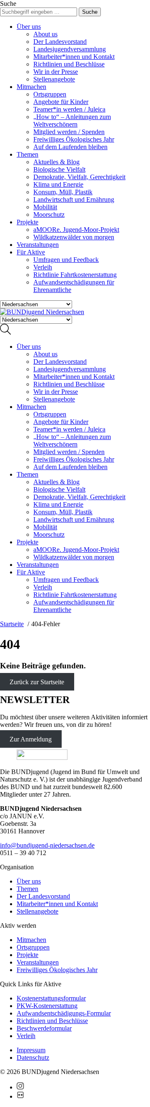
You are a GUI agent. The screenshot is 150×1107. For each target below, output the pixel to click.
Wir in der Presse (55, 71)
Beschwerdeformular (44, 1028)
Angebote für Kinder (60, 101)
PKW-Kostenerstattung (47, 1005)
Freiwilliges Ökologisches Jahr (73, 139)
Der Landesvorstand (60, 41)
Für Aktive (31, 252)
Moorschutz (49, 214)
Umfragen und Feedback (66, 259)
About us (45, 34)
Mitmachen (31, 86)
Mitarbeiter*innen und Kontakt (74, 56)
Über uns (29, 26)
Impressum (31, 1050)
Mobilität (45, 207)
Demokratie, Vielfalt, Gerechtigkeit (79, 176)
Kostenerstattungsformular (51, 998)
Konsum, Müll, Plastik (62, 192)
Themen (27, 154)
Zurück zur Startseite (37, 682)
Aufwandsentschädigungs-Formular (64, 1013)
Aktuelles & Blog (56, 161)
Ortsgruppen (49, 94)
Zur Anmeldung (31, 738)
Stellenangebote (54, 79)
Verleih (42, 267)
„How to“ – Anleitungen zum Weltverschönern (72, 120)
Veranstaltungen (38, 244)
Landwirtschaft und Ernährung (73, 199)
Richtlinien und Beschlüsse (69, 64)
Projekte (27, 222)
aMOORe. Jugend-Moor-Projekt (76, 229)
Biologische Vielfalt (59, 169)
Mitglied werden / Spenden (69, 131)
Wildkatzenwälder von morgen (73, 237)
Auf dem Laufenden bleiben (70, 146)
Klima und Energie (58, 184)
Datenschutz (33, 1057)
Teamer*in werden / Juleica (69, 109)
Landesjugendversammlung (69, 49)
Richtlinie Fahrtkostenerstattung (75, 274)
